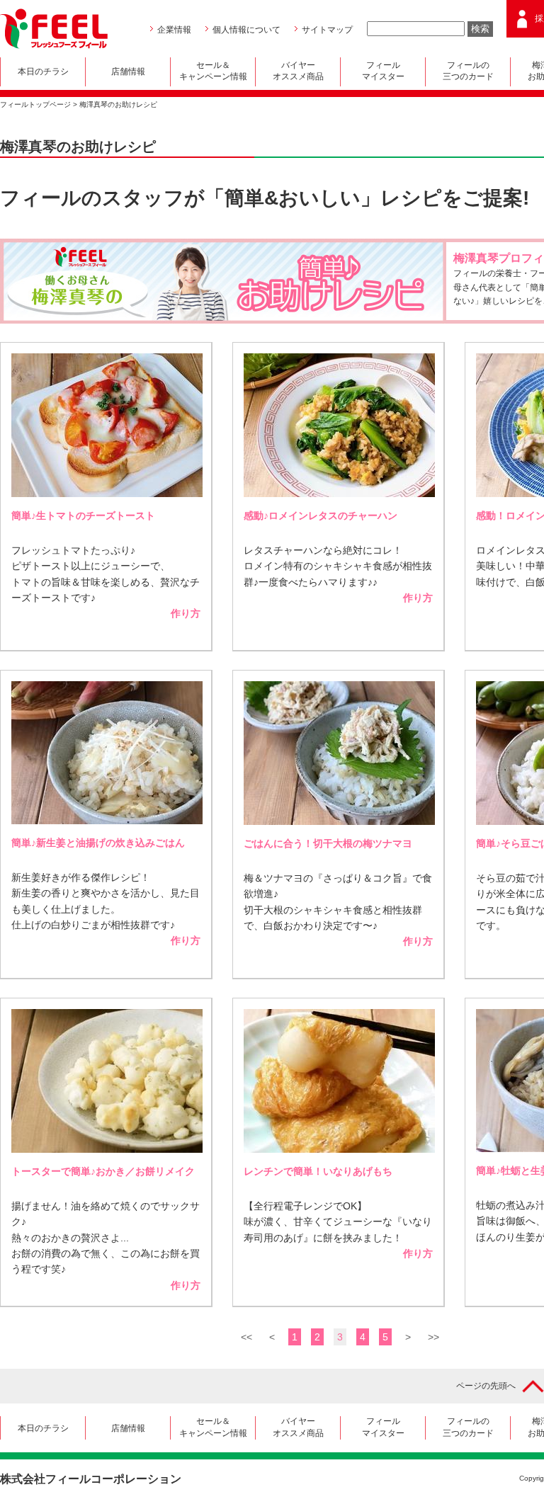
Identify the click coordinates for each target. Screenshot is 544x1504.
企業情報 (174, 30)
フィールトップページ (35, 104)
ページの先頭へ (486, 1386)
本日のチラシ (43, 71)
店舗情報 (128, 71)
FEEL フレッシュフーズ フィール (54, 28)
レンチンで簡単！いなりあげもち (318, 1171)
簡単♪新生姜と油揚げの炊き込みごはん (98, 842)
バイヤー (298, 70)
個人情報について (246, 30)
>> (433, 1337)
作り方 (185, 613)
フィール (383, 70)
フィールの (468, 70)
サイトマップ (327, 30)
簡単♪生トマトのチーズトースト (83, 515)
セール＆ (213, 70)
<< (246, 1337)
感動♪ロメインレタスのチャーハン (320, 515)
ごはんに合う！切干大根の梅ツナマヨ (328, 843)
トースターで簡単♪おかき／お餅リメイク (103, 1171)
